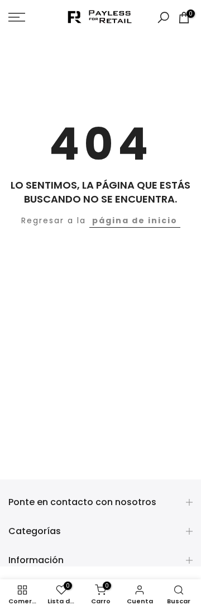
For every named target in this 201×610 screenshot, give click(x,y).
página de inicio (135, 220)
